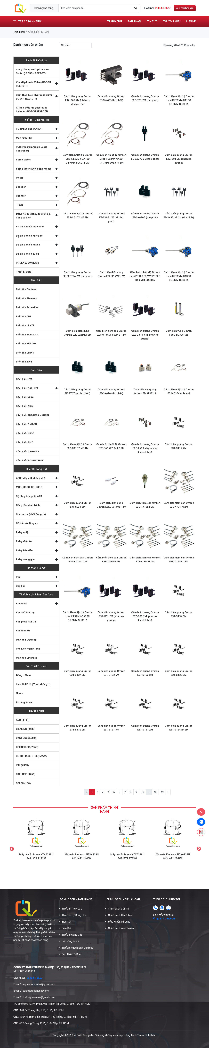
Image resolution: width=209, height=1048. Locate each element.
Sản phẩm (134, 21)
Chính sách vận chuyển (121, 928)
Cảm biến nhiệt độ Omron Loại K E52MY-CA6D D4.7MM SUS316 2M (111, 158)
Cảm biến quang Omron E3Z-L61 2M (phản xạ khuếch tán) (145, 448)
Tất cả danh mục (29, 21)
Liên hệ (191, 21)
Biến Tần (36, 280)
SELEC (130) (23, 783)
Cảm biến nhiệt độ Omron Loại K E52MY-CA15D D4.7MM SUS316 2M (78, 158)
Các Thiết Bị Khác (36, 666)
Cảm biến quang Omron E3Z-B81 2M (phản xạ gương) (179, 158)
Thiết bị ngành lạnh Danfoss (36, 594)
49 (162, 792)
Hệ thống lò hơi (36, 568)
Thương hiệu (172, 21)
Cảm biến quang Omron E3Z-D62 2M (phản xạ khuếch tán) (77, 100)
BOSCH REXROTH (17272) (31, 756)
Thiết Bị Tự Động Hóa (36, 119)
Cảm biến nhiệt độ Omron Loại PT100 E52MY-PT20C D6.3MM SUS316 (145, 276)
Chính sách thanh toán (120, 915)
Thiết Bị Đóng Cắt (36, 469)
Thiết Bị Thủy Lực (36, 60)
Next (198, 848)
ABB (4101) (22, 719)
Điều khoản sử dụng (119, 921)
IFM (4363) (22, 765)
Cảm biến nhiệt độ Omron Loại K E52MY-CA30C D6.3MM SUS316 (179, 276)
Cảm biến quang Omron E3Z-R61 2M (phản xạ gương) (111, 616)
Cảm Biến (36, 370)
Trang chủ (114, 21)
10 (142, 792)
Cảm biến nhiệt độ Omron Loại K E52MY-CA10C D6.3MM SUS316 (179, 100)
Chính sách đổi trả (118, 908)
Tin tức (152, 21)
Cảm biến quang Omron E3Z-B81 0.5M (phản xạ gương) (145, 334)
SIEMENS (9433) (25, 729)
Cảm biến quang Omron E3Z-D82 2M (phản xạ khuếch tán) (145, 616)
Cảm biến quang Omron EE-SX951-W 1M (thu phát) (111, 217)
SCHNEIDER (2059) (27, 747)
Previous (11, 848)
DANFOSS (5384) (26, 738)
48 (155, 792)
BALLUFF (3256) (25, 774)
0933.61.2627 (34, 977)
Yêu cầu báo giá (184, 8)
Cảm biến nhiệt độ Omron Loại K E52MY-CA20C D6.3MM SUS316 (78, 616)
